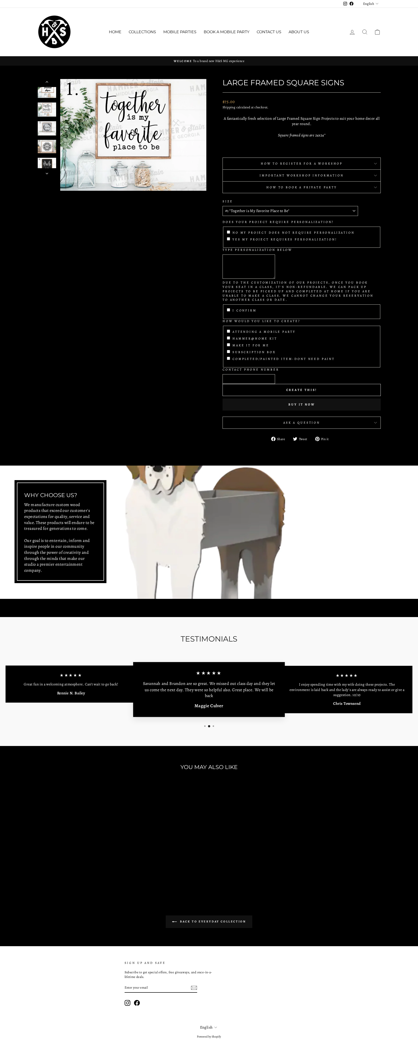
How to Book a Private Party (301, 187)
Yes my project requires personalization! (284, 239)
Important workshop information (301, 175)
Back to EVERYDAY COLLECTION (212, 921)
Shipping (229, 107)
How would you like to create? (261, 321)
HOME (115, 32)
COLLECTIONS (142, 32)
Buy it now (301, 404)
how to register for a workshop (302, 163)
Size (228, 201)
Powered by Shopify (209, 1037)
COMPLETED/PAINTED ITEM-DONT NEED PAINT (283, 359)
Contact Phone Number (251, 369)
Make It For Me (250, 345)
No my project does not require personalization (293, 232)
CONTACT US (269, 32)
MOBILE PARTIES (179, 32)
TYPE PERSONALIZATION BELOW (257, 250)
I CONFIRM (244, 310)
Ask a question (301, 422)
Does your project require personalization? (278, 222)
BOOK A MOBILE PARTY (226, 32)
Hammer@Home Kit (254, 338)
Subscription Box (254, 352)
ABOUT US (299, 32)
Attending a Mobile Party (264, 332)
